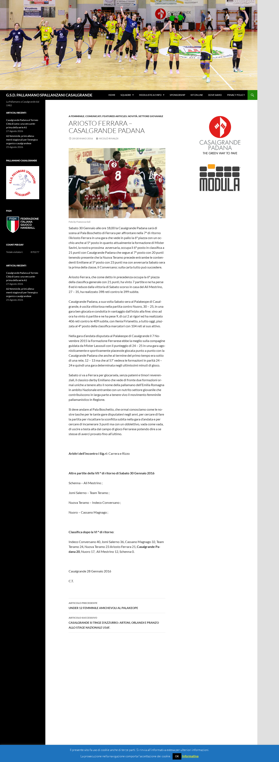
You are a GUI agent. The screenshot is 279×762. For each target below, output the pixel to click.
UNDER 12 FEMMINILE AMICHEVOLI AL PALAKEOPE (103, 605)
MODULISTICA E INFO (150, 95)
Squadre (126, 95)
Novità (132, 116)
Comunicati (93, 116)
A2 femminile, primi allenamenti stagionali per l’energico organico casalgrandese (22, 139)
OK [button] (177, 756)
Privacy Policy (236, 95)
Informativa (190, 756)
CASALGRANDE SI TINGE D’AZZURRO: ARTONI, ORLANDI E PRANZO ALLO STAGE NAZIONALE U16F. (114, 622)
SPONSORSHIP (177, 95)
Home (111, 95)
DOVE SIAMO (215, 95)
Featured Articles (114, 116)
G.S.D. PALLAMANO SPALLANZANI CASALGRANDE (49, 95)
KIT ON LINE (197, 95)
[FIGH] (22, 224)
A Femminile (76, 116)
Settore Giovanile (150, 116)
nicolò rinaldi (108, 138)
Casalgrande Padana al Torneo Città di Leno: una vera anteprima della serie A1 (22, 123)
